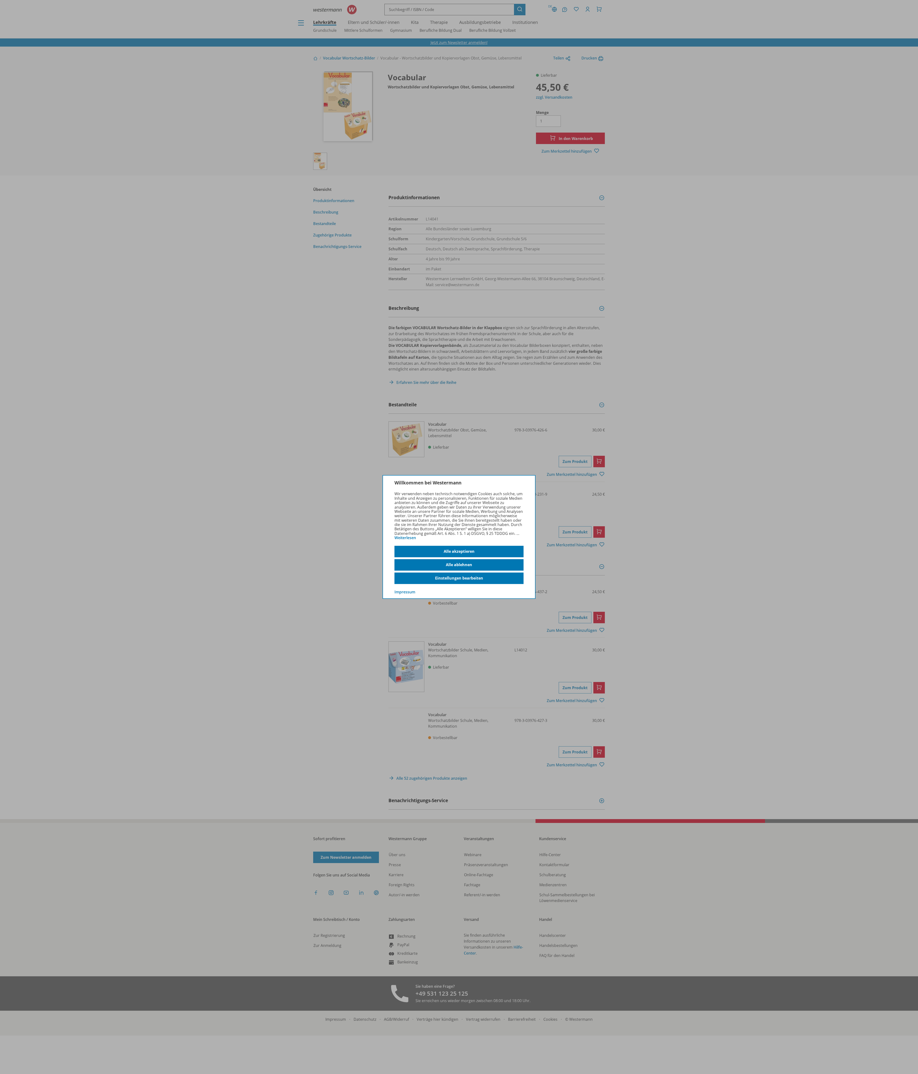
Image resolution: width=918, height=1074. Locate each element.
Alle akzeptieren (459, 551)
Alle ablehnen (459, 564)
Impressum (404, 591)
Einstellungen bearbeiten (459, 578)
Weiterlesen (405, 537)
